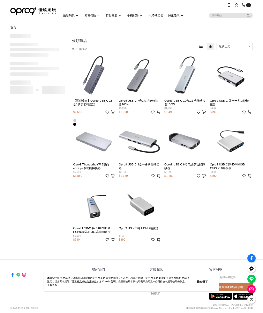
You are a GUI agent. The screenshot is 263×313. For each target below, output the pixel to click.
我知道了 (202, 281)
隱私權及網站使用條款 (84, 281)
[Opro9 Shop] (33, 10)
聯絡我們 (155, 293)
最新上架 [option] (224, 46)
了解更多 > (53, 285)
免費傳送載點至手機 (231, 287)
